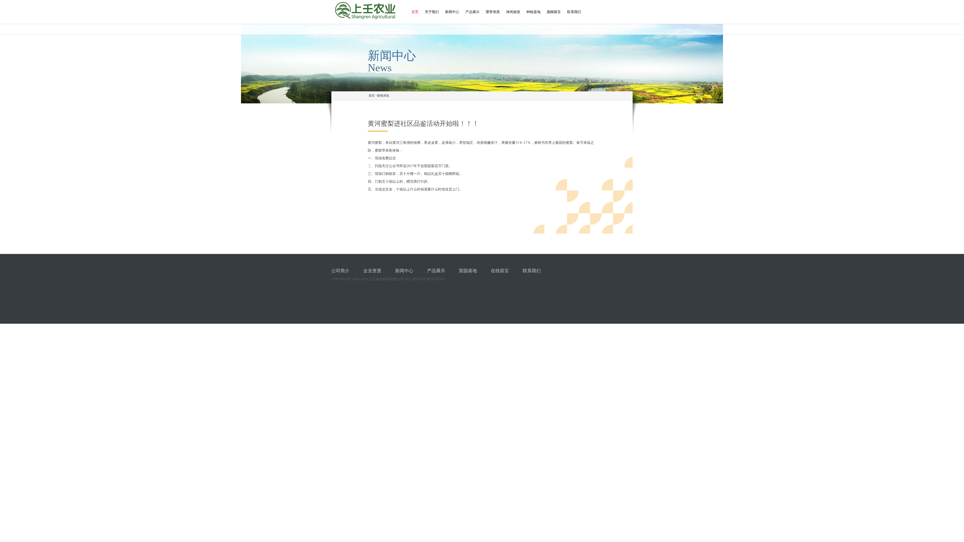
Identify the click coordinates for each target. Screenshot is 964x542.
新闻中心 (452, 12)
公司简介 (340, 270)
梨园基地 (468, 270)
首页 (414, 12)
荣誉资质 (493, 12)
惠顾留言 (554, 12)
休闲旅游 (513, 12)
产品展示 (472, 12)
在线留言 (500, 270)
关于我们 (432, 12)
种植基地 (533, 12)
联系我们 (574, 12)
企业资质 (372, 270)
